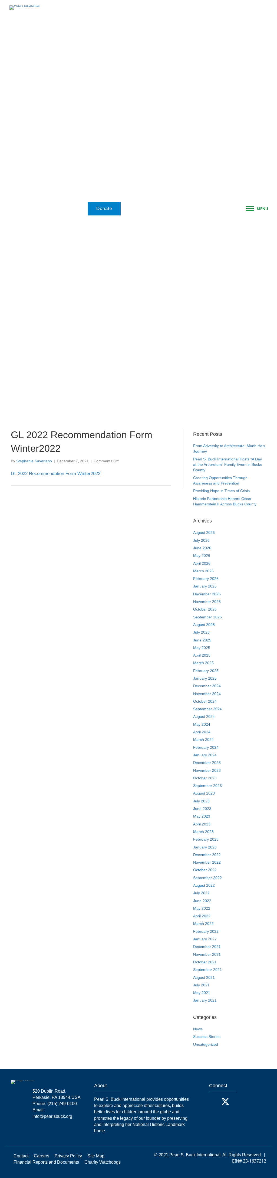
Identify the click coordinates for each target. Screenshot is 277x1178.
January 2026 (205, 586)
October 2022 (205, 870)
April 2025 (201, 655)
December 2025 (207, 594)
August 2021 (204, 977)
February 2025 (206, 671)
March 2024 (203, 739)
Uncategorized (205, 1044)
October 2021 (205, 962)
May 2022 (201, 908)
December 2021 (207, 946)
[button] (214, 1101)
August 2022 (204, 885)
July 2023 (201, 801)
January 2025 (205, 678)
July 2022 (201, 893)
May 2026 (201, 555)
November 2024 (207, 694)
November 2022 (207, 862)
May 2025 (201, 648)
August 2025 (204, 624)
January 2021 (205, 1000)
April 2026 (201, 563)
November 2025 (207, 601)
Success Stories (206, 1036)
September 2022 (207, 878)
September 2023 (207, 785)
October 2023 (205, 778)
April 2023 (201, 824)
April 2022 (201, 916)
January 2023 (205, 847)
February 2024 (206, 747)
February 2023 (206, 839)
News (198, 1029)
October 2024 (205, 701)
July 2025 (201, 632)
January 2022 (205, 939)
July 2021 (201, 985)
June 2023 (202, 808)
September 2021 (207, 969)
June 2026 (202, 548)
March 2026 (203, 571)
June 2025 (202, 640)
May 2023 (201, 816)
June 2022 (202, 901)
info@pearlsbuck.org (52, 1116)
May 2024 (201, 724)
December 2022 (207, 855)
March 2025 (203, 663)
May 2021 (201, 992)
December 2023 (207, 762)
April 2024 (201, 732)
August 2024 (204, 716)
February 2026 (206, 578)
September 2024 (207, 709)
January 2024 (205, 755)
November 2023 (207, 770)
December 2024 (207, 686)
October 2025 (205, 609)
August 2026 (204, 532)
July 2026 (201, 540)
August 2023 (204, 793)
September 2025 (207, 617)
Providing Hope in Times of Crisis (221, 491)
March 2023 (203, 832)
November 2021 (207, 954)
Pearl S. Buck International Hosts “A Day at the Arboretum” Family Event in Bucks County (227, 464)
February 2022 (206, 931)
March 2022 (203, 923)
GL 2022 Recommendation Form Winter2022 (55, 473)
